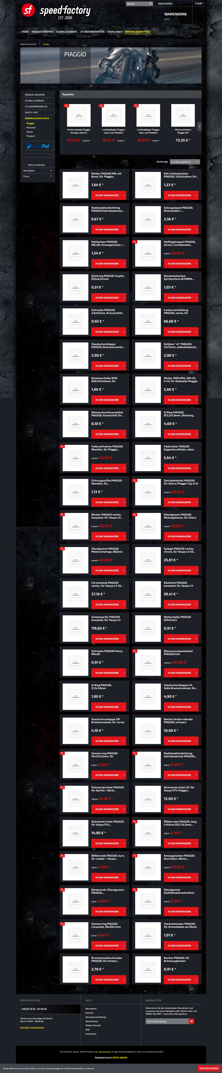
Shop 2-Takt (31, 112)
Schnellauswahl (35, 100)
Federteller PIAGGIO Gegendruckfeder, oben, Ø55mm (179, 448)
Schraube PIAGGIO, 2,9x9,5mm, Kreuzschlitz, (107, 311)
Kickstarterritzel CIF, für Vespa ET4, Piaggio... (179, 789)
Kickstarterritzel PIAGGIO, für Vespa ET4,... (107, 823)
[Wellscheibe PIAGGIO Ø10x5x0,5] (148, 628)
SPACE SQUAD (119, 1057)
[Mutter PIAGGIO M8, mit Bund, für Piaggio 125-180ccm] (75, 185)
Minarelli (31, 127)
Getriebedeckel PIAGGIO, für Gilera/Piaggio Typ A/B (181, 482)
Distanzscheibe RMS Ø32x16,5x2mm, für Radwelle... (104, 380)
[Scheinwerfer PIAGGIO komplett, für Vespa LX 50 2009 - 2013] (75, 628)
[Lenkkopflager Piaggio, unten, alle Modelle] (113, 115)
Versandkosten (104, 1052)
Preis (26, 176)
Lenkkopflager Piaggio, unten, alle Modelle (113, 131)
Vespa (29, 131)
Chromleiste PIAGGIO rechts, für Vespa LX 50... (107, 584)
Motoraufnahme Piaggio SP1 (183, 131)
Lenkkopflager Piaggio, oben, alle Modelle (148, 131)
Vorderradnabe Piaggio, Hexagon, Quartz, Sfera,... (78, 131)
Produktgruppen (35, 94)
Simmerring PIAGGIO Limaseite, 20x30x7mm (106, 925)
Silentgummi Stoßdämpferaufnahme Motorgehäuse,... (179, 891)
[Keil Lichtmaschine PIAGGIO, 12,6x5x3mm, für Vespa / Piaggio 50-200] (148, 185)
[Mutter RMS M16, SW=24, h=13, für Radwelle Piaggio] (148, 390)
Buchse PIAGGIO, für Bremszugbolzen (177, 959)
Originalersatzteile (37, 118)
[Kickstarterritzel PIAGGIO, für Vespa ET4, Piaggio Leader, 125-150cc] (75, 833)
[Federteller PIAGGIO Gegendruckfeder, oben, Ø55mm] (148, 458)
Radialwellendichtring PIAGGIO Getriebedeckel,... (107, 209)
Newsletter (91, 1008)
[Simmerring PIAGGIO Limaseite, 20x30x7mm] (75, 935)
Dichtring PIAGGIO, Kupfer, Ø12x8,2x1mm (108, 277)
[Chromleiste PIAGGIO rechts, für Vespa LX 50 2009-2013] (75, 594)
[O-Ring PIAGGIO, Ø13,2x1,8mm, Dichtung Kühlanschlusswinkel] (148, 424)
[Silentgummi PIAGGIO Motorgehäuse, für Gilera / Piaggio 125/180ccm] (148, 526)
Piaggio (30, 123)
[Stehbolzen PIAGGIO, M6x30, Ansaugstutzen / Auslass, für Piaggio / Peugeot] (75, 253)
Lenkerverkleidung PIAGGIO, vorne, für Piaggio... (176, 311)
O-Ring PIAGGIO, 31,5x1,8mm (101, 687)
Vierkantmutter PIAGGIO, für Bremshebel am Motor (180, 925)
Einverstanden (209, 1068)
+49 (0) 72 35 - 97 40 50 (34, 1008)
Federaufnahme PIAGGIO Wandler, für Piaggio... (107, 448)
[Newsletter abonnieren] (191, 1021)
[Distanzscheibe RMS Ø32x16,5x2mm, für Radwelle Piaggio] (75, 390)
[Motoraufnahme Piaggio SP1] (183, 115)
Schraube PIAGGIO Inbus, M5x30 (107, 652)
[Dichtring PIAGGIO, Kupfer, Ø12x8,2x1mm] (75, 287)
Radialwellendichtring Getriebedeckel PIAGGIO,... (180, 755)
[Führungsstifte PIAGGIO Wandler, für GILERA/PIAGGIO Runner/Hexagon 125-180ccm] (75, 492)
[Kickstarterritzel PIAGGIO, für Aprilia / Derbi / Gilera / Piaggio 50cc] (75, 799)
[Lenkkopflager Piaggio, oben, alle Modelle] (148, 115)
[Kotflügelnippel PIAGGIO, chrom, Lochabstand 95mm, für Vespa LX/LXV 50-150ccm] (148, 253)
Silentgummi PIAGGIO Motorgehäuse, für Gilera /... (180, 516)
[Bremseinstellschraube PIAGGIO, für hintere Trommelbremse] (75, 969)
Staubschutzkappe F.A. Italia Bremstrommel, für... (180, 687)
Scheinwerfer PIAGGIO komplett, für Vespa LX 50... (106, 618)
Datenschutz (91, 1021)
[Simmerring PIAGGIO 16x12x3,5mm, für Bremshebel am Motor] (75, 765)
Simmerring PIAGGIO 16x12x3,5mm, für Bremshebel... (104, 755)
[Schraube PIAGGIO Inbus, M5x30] (75, 662)
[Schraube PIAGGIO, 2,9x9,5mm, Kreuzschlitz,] (75, 321)
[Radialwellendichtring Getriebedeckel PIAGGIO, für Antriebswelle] (148, 765)
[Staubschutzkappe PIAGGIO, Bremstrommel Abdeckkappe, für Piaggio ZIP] (75, 355)
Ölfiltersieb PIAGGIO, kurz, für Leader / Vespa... (108, 857)
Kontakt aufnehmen (32, 1027)
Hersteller (29, 170)
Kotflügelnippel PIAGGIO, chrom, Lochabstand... (180, 243)
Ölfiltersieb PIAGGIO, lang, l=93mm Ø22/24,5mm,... (180, 823)
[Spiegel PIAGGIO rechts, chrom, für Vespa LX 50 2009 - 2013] (148, 560)
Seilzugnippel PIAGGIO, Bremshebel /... (178, 209)
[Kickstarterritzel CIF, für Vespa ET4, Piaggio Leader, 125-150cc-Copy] (148, 799)
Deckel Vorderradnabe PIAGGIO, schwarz (178, 721)
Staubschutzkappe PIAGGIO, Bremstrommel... (107, 345)
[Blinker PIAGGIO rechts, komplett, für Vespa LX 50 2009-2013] (75, 526)
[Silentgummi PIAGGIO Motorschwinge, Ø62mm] (75, 560)
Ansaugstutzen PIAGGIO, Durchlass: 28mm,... (179, 857)
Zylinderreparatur (36, 106)
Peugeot (30, 136)
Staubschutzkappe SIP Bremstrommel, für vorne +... (107, 721)
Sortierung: (162, 161)
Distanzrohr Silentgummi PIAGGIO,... (107, 891)
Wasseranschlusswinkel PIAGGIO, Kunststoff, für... (107, 414)
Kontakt (89, 1012)
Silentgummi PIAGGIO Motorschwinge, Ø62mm (107, 550)
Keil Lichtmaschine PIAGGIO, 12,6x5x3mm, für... (181, 175)
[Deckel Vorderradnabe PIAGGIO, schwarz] (148, 731)
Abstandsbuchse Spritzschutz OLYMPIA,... (179, 277)
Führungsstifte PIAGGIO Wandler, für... (106, 482)
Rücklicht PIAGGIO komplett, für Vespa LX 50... (178, 584)
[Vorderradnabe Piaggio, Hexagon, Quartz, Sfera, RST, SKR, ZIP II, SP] (79, 115)
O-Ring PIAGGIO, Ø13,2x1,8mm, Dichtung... (179, 414)
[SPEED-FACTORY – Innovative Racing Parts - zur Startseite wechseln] (60, 11)
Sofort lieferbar (36, 164)
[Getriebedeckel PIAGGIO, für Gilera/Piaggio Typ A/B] (148, 492)
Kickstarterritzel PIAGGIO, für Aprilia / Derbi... (107, 789)
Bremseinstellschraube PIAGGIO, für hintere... (106, 959)
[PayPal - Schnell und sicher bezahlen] (38, 146)
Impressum (90, 1033)
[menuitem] (139, 3)
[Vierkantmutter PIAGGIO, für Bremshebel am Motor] (148, 935)
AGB (87, 1029)
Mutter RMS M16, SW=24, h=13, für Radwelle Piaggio (181, 380)
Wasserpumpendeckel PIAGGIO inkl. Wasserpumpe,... (178, 652)
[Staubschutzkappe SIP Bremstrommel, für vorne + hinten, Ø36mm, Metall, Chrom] (75, 731)
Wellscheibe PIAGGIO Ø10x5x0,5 (177, 618)
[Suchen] (150, 2)
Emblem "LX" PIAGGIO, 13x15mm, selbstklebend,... (181, 345)
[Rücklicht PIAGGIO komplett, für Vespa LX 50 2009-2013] (148, 594)
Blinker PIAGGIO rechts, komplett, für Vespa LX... (106, 516)
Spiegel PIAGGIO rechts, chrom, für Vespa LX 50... (179, 550)
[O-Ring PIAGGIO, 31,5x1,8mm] (75, 697)
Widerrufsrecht (93, 1025)
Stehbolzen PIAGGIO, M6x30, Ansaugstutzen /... (108, 243)
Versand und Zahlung (95, 1017)
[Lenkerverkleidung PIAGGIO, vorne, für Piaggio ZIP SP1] (148, 321)
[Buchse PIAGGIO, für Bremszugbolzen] (148, 969)
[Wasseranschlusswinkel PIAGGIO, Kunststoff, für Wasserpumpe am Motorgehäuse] (75, 424)
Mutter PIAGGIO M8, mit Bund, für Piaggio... (106, 175)
